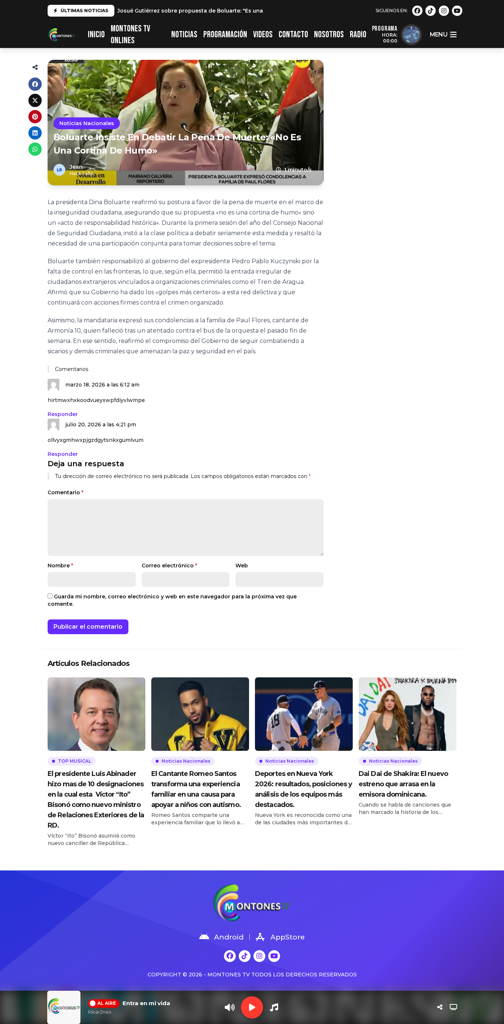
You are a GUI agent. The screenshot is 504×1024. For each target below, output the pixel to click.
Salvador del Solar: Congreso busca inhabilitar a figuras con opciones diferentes (227, 10)
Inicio (96, 34)
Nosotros (329, 34)
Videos (263, 34)
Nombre (60, 565)
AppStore (287, 937)
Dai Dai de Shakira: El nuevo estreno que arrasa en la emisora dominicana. (403, 784)
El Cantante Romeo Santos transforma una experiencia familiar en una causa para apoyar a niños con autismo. (196, 789)
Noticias (184, 34)
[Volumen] (229, 1007)
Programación (225, 34)
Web (241, 565)
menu (438, 34)
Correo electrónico (169, 565)
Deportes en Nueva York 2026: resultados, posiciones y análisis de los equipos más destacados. (303, 789)
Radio (358, 34)
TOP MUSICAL (74, 761)
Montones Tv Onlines (130, 35)
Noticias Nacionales (86, 123)
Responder (63, 414)
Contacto (293, 34)
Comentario (65, 492)
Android (229, 937)
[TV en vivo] (453, 1007)
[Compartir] (439, 1007)
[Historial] (274, 1007)
